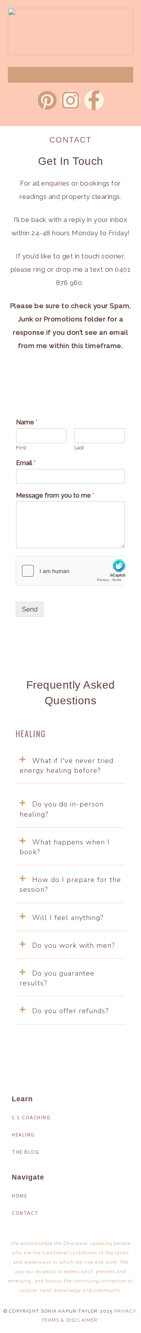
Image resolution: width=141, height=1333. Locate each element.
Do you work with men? (73, 945)
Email (26, 463)
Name (27, 422)
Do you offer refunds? (70, 1011)
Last (79, 448)
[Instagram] (70, 100)
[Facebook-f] (94, 100)
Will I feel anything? (67, 917)
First (21, 448)
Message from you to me (55, 495)
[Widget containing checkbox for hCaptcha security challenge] (70, 571)
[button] (70, 766)
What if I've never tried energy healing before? (67, 765)
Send (30, 609)
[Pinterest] (47, 100)
